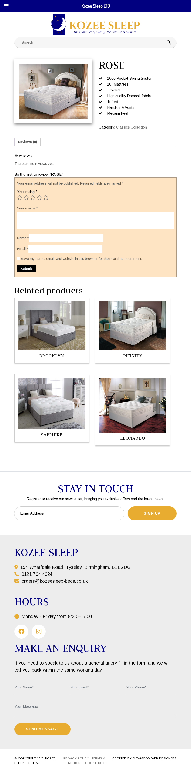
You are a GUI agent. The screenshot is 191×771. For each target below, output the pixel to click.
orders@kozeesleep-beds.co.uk (54, 581)
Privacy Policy (76, 758)
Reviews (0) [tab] (27, 142)
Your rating (27, 192)
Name (23, 238)
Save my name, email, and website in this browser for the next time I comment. (81, 259)
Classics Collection (131, 127)
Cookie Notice (97, 763)
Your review (27, 208)
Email (22, 249)
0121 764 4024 (36, 574)
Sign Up (152, 513)
